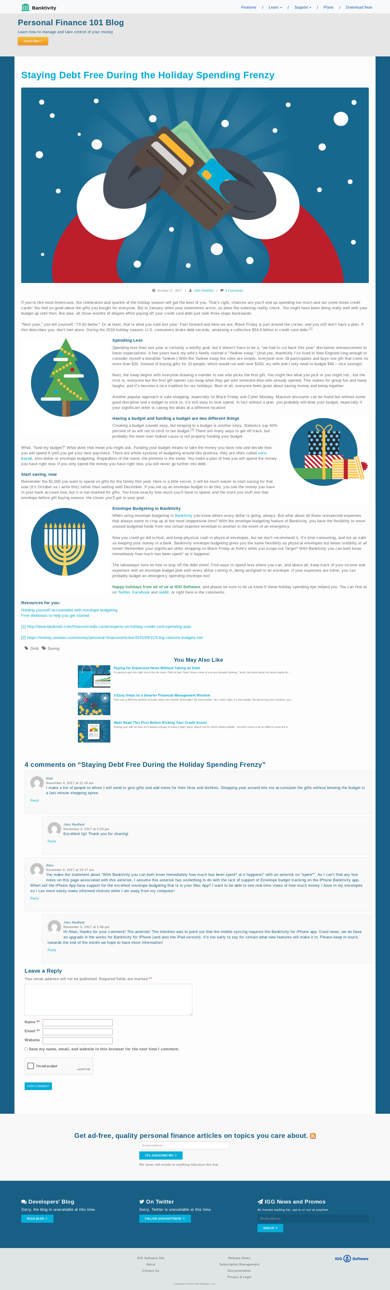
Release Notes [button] (239, 1258)
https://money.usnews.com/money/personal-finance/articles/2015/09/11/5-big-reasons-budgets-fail (115, 638)
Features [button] (248, 7)
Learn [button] (274, 7)
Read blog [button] (36, 1218)
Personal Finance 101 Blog (71, 22)
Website (32, 1040)
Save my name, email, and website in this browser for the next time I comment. (104, 1049)
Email (32, 1031)
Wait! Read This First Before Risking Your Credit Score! (160, 722)
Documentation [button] (239, 1270)
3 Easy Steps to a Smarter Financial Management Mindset (162, 695)
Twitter (124, 592)
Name (32, 1022)
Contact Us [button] (150, 1270)
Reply (34, 800)
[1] (23, 626)
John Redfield (204, 290)
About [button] (150, 1264)
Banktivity (44, 8)
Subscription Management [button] (239, 1264)
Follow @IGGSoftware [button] (163, 1218)
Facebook (141, 592)
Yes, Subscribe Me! (159, 1155)
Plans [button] (329, 7)
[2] (23, 638)
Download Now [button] (359, 7)
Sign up (269, 1228)
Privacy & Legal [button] (239, 1277)
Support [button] (302, 7)
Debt (34, 648)
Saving (54, 648)
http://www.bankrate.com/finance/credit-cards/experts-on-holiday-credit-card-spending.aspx (109, 626)
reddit (164, 592)
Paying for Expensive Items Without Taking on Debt (157, 668)
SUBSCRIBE (31, 41)
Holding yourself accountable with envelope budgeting (69, 610)
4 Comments (234, 290)
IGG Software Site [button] (151, 1258)
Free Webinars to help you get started (55, 615)
